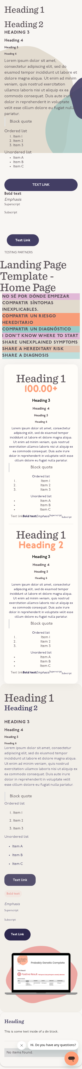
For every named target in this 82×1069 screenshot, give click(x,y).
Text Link (22, 240)
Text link (41, 185)
